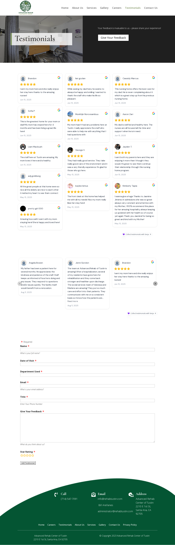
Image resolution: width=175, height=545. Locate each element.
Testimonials (133, 8)
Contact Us (151, 8)
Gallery (104, 8)
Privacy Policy (130, 525)
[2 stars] (24, 456)
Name (23, 346)
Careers (116, 8)
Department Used (30, 371)
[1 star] (21, 456)
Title (23, 396)
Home (64, 8)
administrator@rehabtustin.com (115, 511)
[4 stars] (30, 456)
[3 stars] (27, 456)
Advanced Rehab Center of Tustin (133, 535)
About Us (77, 8)
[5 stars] (32, 456)
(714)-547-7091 (69, 498)
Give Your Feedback (113, 38)
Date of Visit (27, 360)
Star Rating (26, 451)
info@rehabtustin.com (110, 498)
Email (23, 382)
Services (92, 8)
